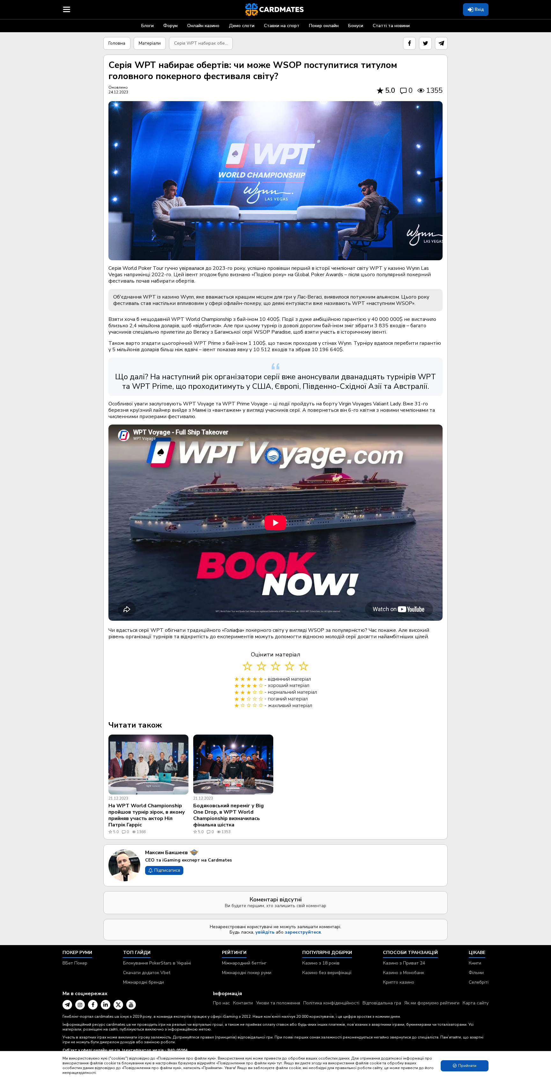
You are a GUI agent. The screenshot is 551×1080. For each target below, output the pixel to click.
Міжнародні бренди (143, 982)
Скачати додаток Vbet (146, 973)
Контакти (243, 1003)
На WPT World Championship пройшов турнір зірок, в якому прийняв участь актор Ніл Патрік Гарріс (146, 815)
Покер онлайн (324, 26)
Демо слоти (241, 26)
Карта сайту (476, 1003)
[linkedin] (105, 1005)
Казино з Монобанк (403, 973)
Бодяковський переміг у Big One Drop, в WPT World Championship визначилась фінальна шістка (228, 815)
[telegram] (441, 43)
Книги (475, 963)
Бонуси (355, 26)
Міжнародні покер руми (246, 973)
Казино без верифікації (326, 973)
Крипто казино (398, 982)
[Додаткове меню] (66, 9)
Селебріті (479, 982)
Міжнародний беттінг (244, 963)
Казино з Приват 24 (404, 963)
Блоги (147, 26)
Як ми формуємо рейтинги (431, 1003)
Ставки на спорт (281, 26)
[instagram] (80, 1005)
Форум (170, 26)
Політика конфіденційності (331, 1003)
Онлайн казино (203, 26)
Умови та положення (278, 1003)
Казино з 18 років (321, 963)
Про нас (221, 1003)
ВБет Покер (74, 963)
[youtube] (131, 1005)
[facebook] (409, 43)
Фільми (476, 973)
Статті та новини (391, 26)
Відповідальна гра (382, 1003)
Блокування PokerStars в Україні (157, 963)
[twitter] (425, 43)
